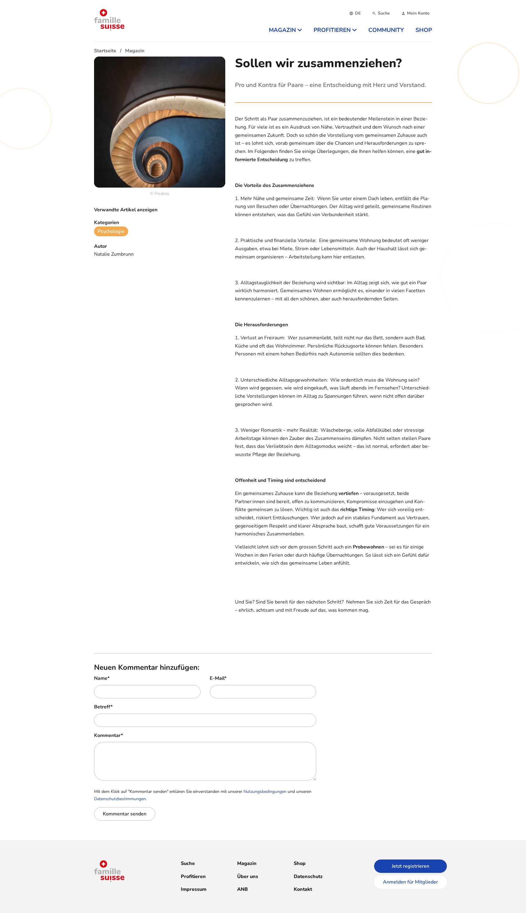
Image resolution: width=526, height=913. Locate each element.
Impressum (193, 889)
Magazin (247, 863)
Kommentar (108, 735)
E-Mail (218, 678)
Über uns (247, 876)
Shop (300, 863)
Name (102, 678)
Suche (188, 863)
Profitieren (193, 876)
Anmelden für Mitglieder (410, 882)
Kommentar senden (124, 814)
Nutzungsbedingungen (265, 791)
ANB (242, 889)
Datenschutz (308, 876)
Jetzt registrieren (410, 866)
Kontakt (303, 889)
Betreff (103, 707)
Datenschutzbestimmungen (120, 799)
